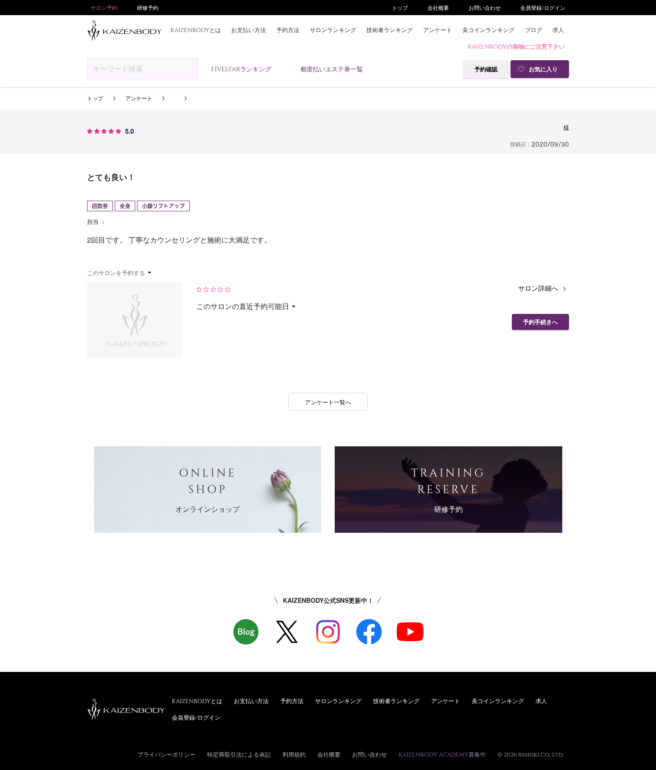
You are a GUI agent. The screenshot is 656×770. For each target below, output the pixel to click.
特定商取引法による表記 (239, 754)
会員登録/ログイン (542, 7)
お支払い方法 (248, 29)
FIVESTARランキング (241, 69)
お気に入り (543, 69)
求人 (558, 29)
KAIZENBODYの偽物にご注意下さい (516, 46)
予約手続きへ (540, 322)
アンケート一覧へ (328, 402)
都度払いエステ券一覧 (331, 69)
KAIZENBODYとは (195, 29)
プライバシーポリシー (166, 754)
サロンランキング (333, 29)
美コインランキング (488, 29)
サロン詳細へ (539, 287)
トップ (400, 7)
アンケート (437, 29)
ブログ (533, 29)
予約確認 (486, 69)
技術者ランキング (389, 29)
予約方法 (287, 29)
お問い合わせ (485, 7)
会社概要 (438, 7)
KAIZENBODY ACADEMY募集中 (442, 754)
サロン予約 (104, 7)
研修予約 (147, 7)
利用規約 (294, 754)
